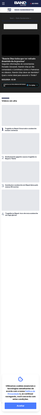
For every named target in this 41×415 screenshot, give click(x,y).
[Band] (20, 3)
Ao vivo (35, 3)
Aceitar (20, 406)
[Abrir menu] (3, 3)
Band (12, 18)
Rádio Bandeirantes (22, 18)
